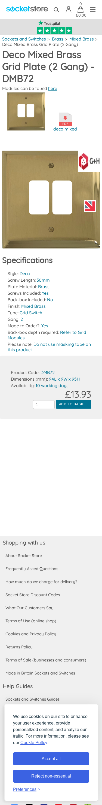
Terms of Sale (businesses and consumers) (45, 660)
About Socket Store (23, 555)
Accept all (51, 758)
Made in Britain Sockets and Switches (40, 673)
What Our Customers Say (29, 607)
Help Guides (18, 686)
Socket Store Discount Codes (32, 594)
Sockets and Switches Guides (32, 699)
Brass (57, 39)
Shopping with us (24, 542)
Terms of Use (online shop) (30, 620)
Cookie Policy (33, 742)
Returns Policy (19, 646)
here (52, 88)
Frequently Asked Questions (31, 568)
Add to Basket (73, 404)
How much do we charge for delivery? (41, 581)
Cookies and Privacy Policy (30, 633)
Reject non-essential (51, 776)
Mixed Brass (81, 39)
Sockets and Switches (24, 39)
